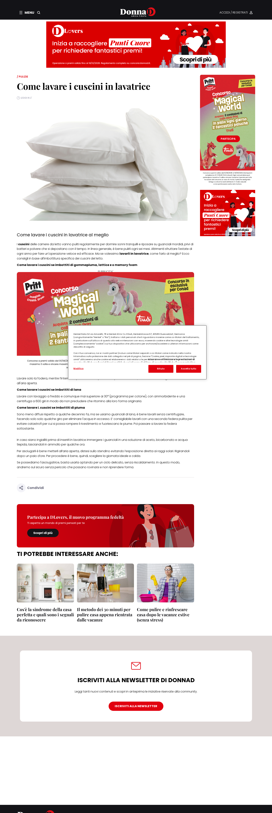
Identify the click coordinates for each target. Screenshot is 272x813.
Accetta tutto (188, 368)
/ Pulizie (22, 76)
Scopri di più (43, 533)
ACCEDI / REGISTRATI (233, 13)
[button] (26, 12)
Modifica (78, 368)
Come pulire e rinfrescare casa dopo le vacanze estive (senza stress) (163, 614)
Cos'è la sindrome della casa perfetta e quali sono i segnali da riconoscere (45, 614)
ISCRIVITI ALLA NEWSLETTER (136, 706)
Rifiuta (161, 368)
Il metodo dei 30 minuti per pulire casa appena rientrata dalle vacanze (104, 614)
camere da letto (49, 244)
